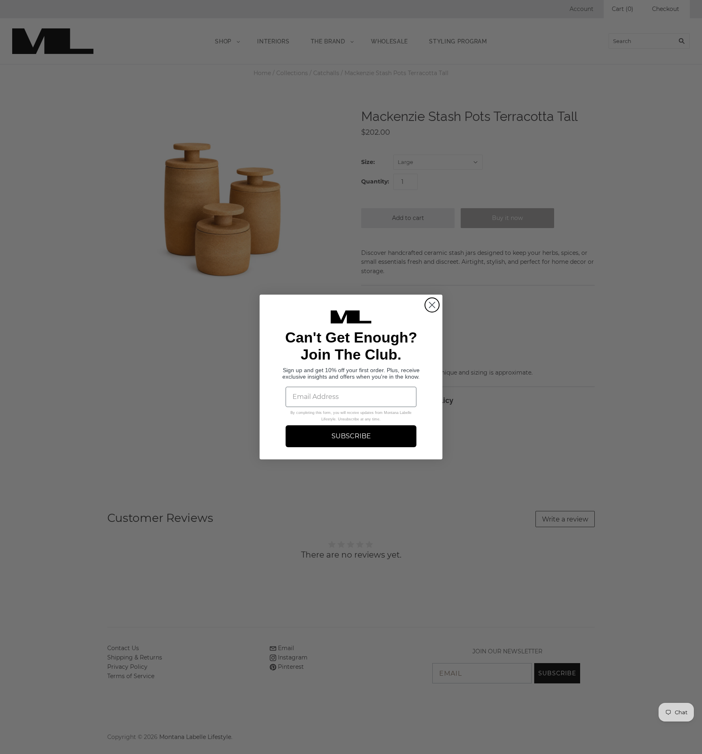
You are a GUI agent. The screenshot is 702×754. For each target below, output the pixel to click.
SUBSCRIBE (351, 436)
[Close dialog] (432, 305)
